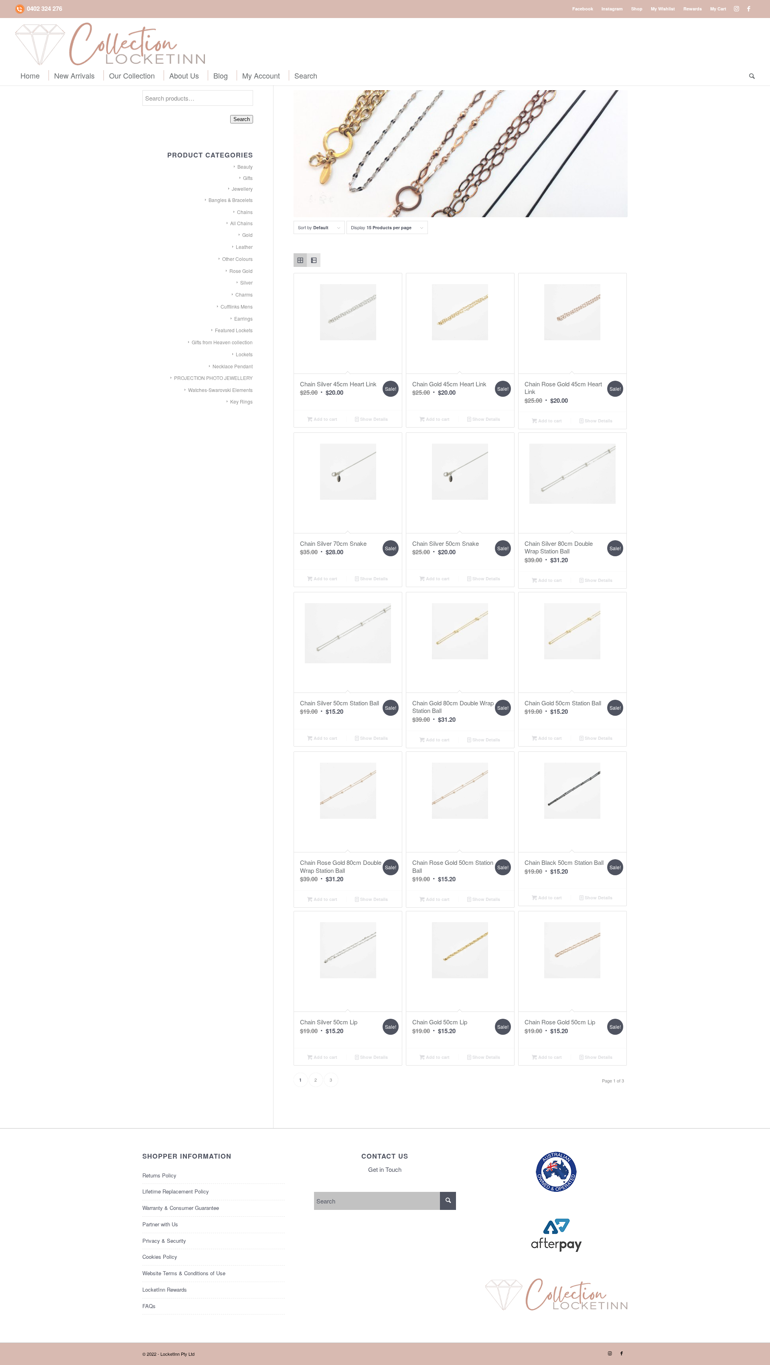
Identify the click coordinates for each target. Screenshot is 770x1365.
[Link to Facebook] (749, 8)
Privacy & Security (164, 1240)
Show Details (373, 419)
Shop (636, 9)
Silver (246, 282)
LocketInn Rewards (164, 1289)
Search (241, 119)
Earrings (243, 318)
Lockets (244, 354)
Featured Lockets (234, 330)
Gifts (248, 177)
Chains (245, 211)
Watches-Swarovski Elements (220, 389)
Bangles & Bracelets (231, 199)
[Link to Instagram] (736, 8)
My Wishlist (663, 9)
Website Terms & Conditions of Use (183, 1273)
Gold (247, 234)
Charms (244, 294)
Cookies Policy (159, 1256)
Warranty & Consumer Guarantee (180, 1208)
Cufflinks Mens (237, 306)
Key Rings (241, 401)
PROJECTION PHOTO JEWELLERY (213, 377)
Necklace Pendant (233, 366)
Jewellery (242, 188)
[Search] (749, 75)
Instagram (612, 9)
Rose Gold (241, 270)
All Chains (241, 223)
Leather (244, 246)
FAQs (149, 1306)
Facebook (582, 9)
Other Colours (237, 258)
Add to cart (324, 419)
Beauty (245, 166)
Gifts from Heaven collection (222, 342)
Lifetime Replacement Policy (175, 1191)
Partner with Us (160, 1224)
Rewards (692, 9)
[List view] (313, 260)
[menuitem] (583, 8)
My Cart (718, 9)
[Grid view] (300, 260)
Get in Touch (384, 1169)
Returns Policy (159, 1175)
